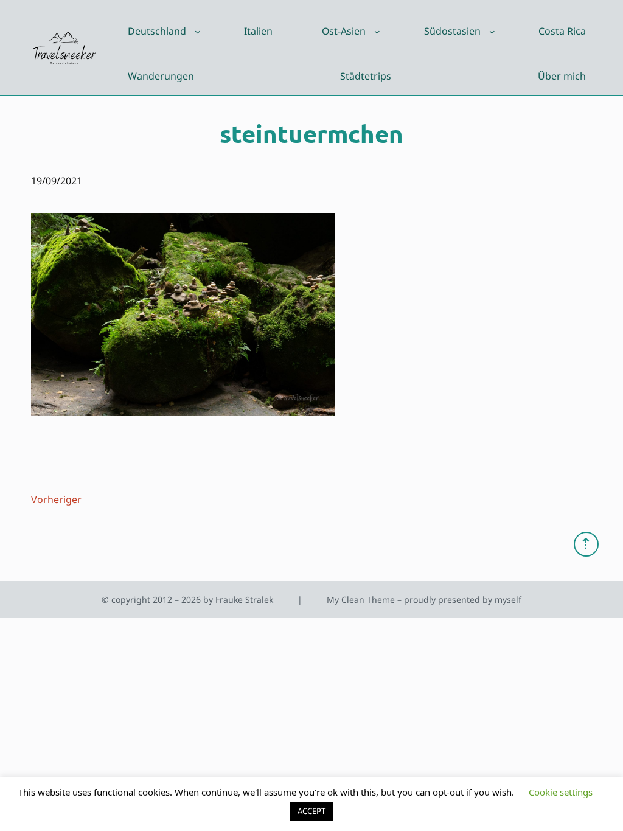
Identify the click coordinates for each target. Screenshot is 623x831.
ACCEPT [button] (311, 810)
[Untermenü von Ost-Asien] (377, 32)
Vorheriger (56, 499)
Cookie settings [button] (561, 792)
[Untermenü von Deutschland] (198, 32)
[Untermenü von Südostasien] (492, 32)
